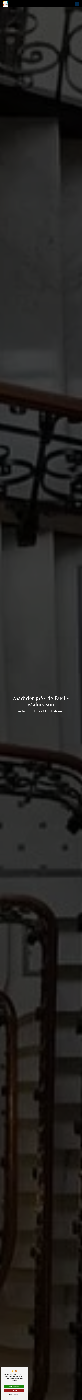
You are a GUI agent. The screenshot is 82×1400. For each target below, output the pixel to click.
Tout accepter (14, 1386)
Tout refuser (14, 1390)
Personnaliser (14, 1395)
